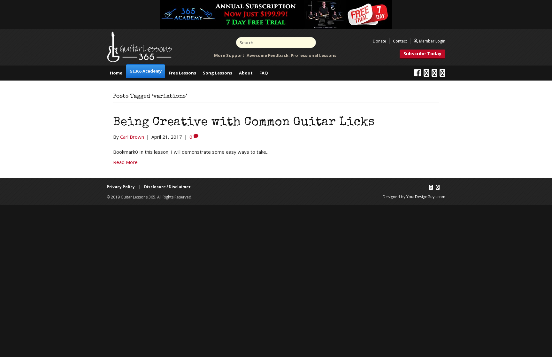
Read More (125, 162)
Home (116, 73)
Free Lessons (182, 73)
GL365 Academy (145, 71)
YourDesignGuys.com (425, 196)
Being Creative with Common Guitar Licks (243, 123)
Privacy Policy (121, 187)
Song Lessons (217, 73)
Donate (379, 41)
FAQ (263, 73)
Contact (400, 41)
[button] (422, 54)
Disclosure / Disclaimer (167, 187)
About (246, 73)
